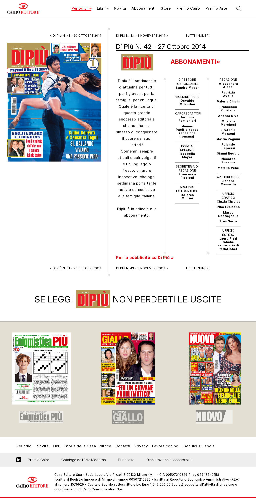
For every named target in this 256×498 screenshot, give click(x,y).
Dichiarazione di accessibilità (170, 460)
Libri (101, 8)
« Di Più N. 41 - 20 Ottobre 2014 (75, 35)
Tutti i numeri (197, 35)
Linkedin (18, 461)
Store (166, 8)
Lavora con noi (165, 446)
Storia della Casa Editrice (88, 446)
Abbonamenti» (195, 61)
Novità (120, 8)
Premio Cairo (188, 8)
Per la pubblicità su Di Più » (145, 257)
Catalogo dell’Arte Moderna (83, 460)
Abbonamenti (143, 8)
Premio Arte (216, 8)
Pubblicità (126, 460)
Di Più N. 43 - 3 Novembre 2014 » (142, 35)
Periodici (79, 8)
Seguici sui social (199, 446)
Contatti (122, 446)
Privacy (141, 446)
